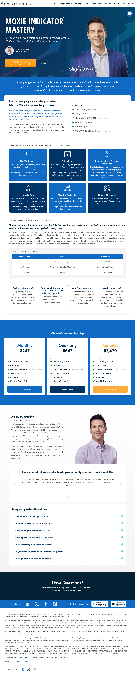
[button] (14, 485)
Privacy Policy (10, 661)
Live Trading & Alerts (62, 4)
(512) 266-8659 (128, 4)
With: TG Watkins (22, 49)
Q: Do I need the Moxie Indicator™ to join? (32, 523)
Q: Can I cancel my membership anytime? (32, 544)
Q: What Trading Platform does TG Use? (31, 530)
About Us (107, 4)
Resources (96, 4)
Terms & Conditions (22, 661)
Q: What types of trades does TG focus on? (32, 537)
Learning (77, 4)
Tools (86, 4)
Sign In (116, 4)
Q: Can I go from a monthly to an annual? (32, 558)
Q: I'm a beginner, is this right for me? (30, 516)
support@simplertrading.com (70, 590)
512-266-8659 (85, 587)
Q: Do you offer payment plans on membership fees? (37, 551)
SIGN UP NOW (25, 389)
